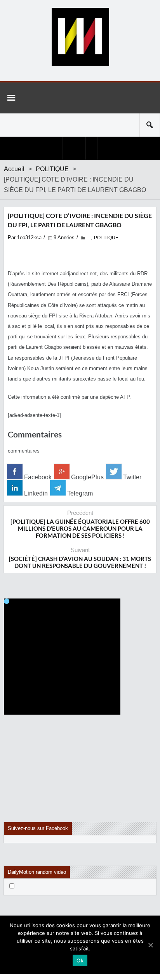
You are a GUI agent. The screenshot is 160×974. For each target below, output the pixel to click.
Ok (80, 960)
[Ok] (150, 945)
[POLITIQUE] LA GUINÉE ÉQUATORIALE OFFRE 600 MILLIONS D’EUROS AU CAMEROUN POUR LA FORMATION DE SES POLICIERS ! (80, 528)
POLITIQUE (52, 169)
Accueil (14, 169)
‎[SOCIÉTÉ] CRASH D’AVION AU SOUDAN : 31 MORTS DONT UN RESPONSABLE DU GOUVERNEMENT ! (80, 562)
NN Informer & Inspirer (80, 37)
